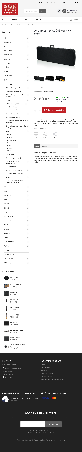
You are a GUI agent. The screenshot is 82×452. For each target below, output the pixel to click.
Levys (8, 100)
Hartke (6, 191)
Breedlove (8, 51)
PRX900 (9, 148)
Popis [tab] (37, 146)
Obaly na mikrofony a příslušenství (13, 162)
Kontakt (65, 2)
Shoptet (37, 442)
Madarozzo (8, 216)
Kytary (8, 67)
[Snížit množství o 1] (35, 111)
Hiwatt (6, 199)
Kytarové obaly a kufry (13, 88)
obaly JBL (9, 131)
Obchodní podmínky (48, 376)
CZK (76, 3)
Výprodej (7, 263)
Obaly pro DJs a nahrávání (14, 174)
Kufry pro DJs (10, 84)
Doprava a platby (47, 373)
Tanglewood (9, 242)
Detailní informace (40, 128)
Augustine (8, 42)
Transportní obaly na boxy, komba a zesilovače (15, 181)
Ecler (6, 71)
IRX (8, 143)
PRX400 (9, 145)
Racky (8, 177)
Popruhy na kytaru (13, 104)
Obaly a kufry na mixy (13, 117)
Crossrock (8, 55)
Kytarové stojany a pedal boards (14, 96)
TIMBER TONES (9, 254)
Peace (6, 225)
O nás (41, 2)
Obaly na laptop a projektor (15, 158)
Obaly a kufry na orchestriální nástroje (16, 127)
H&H (5, 187)
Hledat (42, 11)
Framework (8, 76)
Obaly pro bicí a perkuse (14, 170)
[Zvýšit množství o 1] (40, 111)
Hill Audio (7, 195)
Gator (6, 80)
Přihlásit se (53, 424)
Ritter (6, 229)
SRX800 (9, 151)
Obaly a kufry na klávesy (14, 114)
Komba (8, 63)
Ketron (7, 208)
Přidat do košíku (54, 110)
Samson (7, 233)
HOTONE (7, 204)
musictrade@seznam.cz (13, 368)
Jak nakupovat (52, 2)
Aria (5, 38)
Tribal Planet (9, 259)
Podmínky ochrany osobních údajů (53, 379)
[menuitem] (5, 19)
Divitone (7, 59)
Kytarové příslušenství (13, 91)
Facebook (8, 377)
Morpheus (8, 220)
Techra (6, 250)
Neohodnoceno (49, 91)
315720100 (9, 371)
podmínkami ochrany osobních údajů (41, 432)
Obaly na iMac (10, 154)
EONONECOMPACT (12, 140)
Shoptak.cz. (48, 442)
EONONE (10, 137)
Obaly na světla (11, 167)
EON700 (9, 135)
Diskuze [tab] (44, 146)
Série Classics (13, 107)
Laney (6, 212)
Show (6, 237)
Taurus (6, 246)
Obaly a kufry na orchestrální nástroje (16, 121)
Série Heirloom (13, 109)
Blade (6, 46)
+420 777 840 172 (8, 374)
